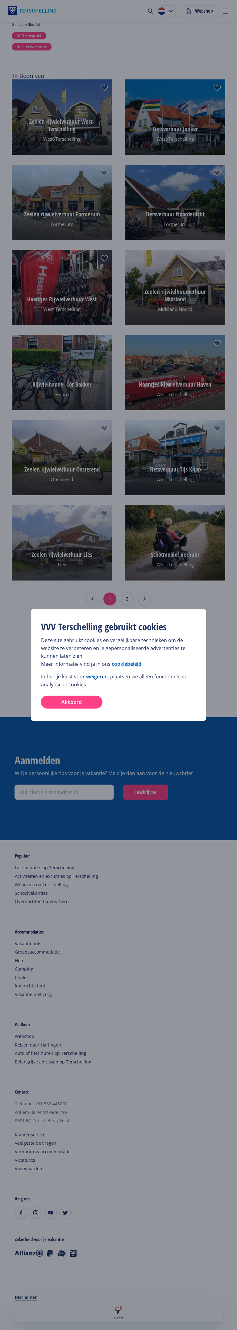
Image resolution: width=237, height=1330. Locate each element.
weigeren (97, 676)
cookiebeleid (126, 664)
